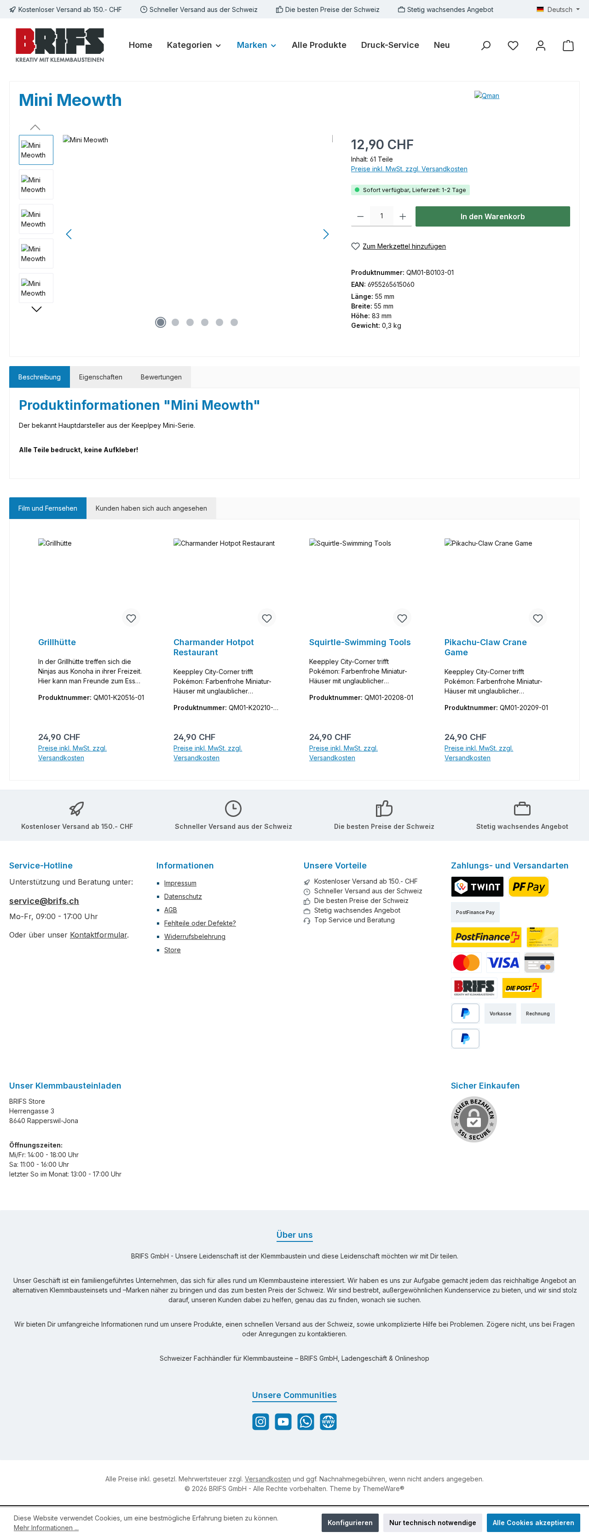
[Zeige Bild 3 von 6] (190, 322)
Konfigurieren (350, 1522)
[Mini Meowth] (198, 234)
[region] (176, 234)
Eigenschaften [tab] (100, 377)
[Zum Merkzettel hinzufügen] (131, 617)
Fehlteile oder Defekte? (200, 923)
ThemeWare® (383, 1488)
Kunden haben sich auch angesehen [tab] (151, 508)
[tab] (39, 377)
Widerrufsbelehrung (194, 936)
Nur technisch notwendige (432, 1522)
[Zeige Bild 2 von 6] (175, 322)
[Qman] (522, 95)
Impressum (180, 883)
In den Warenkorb (493, 216)
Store (172, 950)
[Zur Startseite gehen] (59, 45)
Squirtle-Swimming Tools (360, 642)
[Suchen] (485, 45)
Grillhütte (57, 642)
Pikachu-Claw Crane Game (486, 647)
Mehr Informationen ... (46, 1528)
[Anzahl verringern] (360, 216)
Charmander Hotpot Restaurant (213, 647)
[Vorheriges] (69, 234)
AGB (170, 910)
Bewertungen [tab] (161, 377)
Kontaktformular (98, 934)
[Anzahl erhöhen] (402, 216)
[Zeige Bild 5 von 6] (219, 322)
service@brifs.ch (44, 901)
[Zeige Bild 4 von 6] (204, 322)
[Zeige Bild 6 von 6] (234, 322)
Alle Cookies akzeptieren (533, 1522)
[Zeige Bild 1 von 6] (160, 322)
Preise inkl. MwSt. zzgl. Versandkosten (409, 169)
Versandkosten (268, 1479)
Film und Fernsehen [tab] (47, 508)
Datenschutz (183, 896)
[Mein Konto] (540, 45)
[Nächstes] (326, 234)
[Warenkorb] (568, 45)
